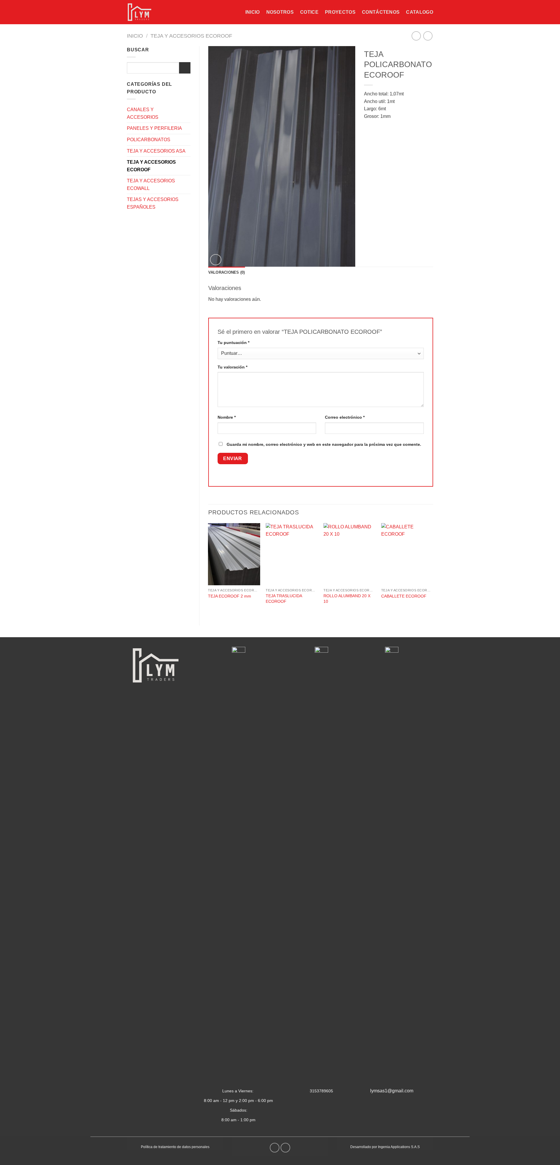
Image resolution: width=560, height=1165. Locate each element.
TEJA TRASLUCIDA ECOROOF (284, 598)
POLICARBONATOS (148, 139)
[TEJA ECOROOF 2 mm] (234, 554)
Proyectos (340, 12)
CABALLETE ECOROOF (403, 596)
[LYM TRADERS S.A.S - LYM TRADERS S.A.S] (142, 12)
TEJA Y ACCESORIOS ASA (156, 151)
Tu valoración (232, 367)
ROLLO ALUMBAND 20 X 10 (346, 598)
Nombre (227, 417)
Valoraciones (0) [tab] (226, 272)
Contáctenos (381, 12)
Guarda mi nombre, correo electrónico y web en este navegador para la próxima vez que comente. (324, 444)
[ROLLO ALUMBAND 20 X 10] (349, 554)
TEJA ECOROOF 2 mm (229, 596)
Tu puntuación (233, 342)
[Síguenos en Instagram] (285, 1147)
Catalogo (419, 12)
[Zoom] (215, 260)
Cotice (309, 12)
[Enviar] (184, 68)
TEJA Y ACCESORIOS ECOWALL (151, 184)
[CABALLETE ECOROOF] (407, 554)
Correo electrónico (345, 417)
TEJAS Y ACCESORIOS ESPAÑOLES (152, 203)
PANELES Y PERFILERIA (154, 128)
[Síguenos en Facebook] (274, 1147)
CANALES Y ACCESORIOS (142, 113)
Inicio (252, 12)
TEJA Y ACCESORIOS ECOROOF (191, 36)
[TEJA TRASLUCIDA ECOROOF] (292, 554)
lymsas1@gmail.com (391, 1090)
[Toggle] (188, 113)
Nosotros (280, 12)
